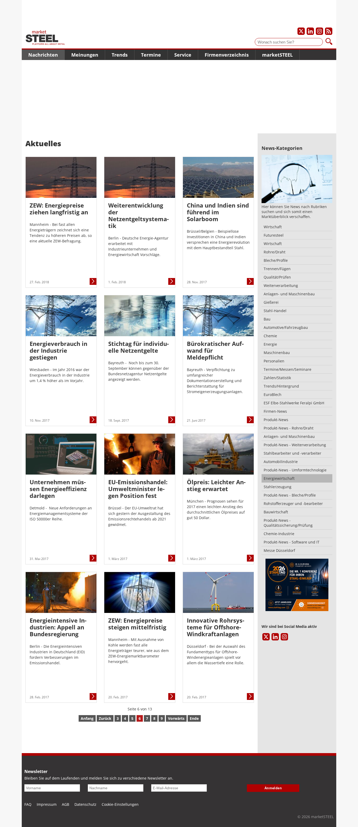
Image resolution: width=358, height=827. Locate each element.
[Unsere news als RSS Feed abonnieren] (328, 31)
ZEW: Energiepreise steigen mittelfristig (137, 623)
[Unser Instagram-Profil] (319, 31)
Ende (194, 718)
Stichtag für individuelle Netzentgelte (138, 347)
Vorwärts (176, 718)
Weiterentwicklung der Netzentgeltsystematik (138, 215)
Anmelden (273, 788)
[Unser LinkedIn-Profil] (310, 31)
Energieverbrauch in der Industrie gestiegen (58, 350)
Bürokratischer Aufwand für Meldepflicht (215, 350)
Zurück (105, 718)
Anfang (87, 718)
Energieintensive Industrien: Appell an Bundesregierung (58, 627)
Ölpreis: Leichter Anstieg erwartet (216, 485)
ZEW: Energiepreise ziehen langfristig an (59, 208)
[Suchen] (329, 42)
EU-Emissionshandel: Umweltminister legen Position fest (137, 488)
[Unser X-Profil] (301, 31)
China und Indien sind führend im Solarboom (218, 212)
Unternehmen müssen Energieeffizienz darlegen (58, 488)
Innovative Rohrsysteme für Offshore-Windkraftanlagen (215, 627)
